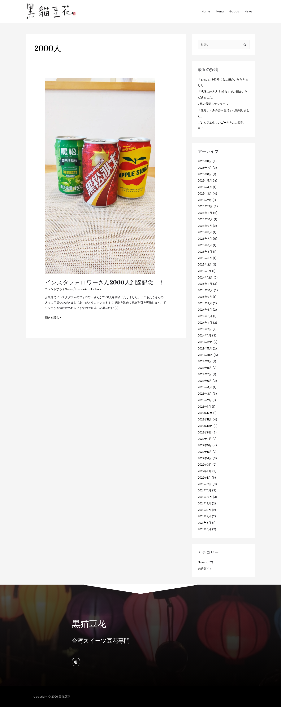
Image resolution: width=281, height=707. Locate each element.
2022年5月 (205, 452)
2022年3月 (205, 465)
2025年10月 (205, 219)
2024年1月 (204, 335)
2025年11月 (205, 213)
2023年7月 (205, 374)
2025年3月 (205, 258)
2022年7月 (205, 439)
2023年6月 (205, 381)
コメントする (53, 289)
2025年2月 (205, 264)
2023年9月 (205, 361)
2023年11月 (205, 348)
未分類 (202, 569)
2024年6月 (205, 310)
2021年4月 (204, 529)
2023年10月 (205, 355)
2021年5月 (204, 523)
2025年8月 (205, 232)
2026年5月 (205, 180)
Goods (234, 11)
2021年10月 (205, 497)
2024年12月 (205, 277)
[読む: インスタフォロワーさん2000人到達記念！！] (100, 176)
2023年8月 (205, 368)
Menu (220, 11)
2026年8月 (205, 161)
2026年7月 (205, 168)
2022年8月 (205, 432)
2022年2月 (204, 471)
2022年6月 (205, 445)
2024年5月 (205, 316)
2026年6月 (205, 174)
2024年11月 (205, 284)
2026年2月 (205, 200)
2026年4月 (205, 187)
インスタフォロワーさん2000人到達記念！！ (105, 282)
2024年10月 (205, 290)
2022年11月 (205, 419)
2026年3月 (205, 193)
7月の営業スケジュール (213, 104)
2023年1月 (204, 407)
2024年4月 (205, 323)
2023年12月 (205, 342)
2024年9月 (205, 297)
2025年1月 (204, 271)
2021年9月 (204, 503)
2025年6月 (205, 245)
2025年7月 (205, 239)
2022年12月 (205, 413)
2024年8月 (205, 303)
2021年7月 (204, 516)
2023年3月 (205, 394)
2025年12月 (205, 206)
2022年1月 (204, 478)
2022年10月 (205, 426)
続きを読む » (53, 317)
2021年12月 (205, 484)
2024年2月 (205, 329)
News (248, 11)
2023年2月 (205, 400)
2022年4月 (205, 458)
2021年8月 (204, 510)
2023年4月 (205, 387)
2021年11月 (204, 490)
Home (206, 11)
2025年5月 (205, 252)
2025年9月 (205, 226)
